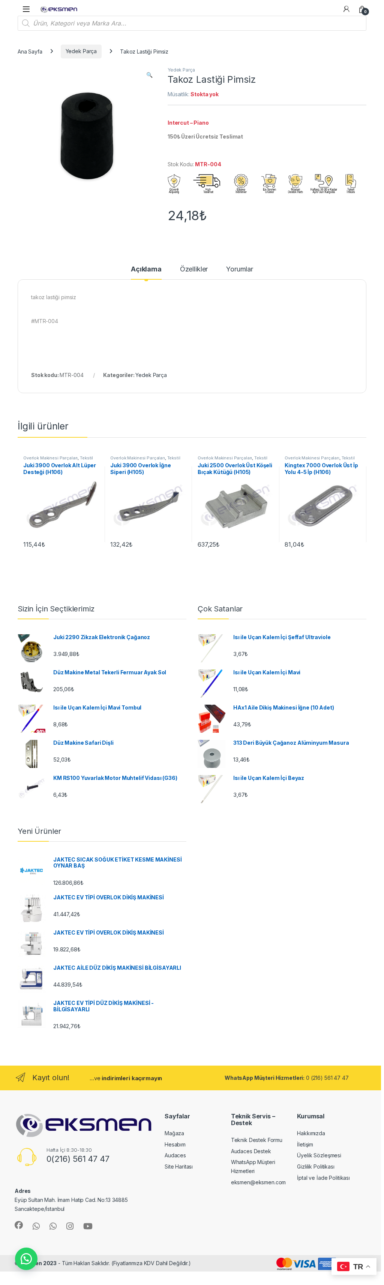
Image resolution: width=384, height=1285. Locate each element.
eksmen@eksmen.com (258, 1182)
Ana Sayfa (30, 51)
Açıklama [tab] (146, 269)
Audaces (175, 1155)
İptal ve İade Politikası (323, 1178)
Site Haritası (179, 1166)
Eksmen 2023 (39, 1263)
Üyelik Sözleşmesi (319, 1155)
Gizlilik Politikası (315, 1166)
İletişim (305, 1144)
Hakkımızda (311, 1133)
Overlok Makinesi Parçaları (50, 458)
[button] (149, 74)
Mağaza (174, 1133)
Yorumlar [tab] (239, 269)
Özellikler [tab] (194, 269)
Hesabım (175, 1144)
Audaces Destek (251, 1151)
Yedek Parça (81, 51)
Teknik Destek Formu (256, 1140)
